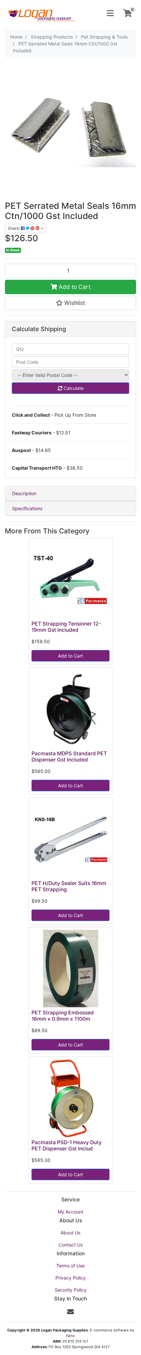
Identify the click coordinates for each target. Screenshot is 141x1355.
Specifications (27, 508)
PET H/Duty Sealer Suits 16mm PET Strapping (68, 886)
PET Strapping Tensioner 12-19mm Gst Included (66, 627)
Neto (70, 1335)
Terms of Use (70, 1265)
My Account (70, 1211)
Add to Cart (74, 286)
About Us (70, 1232)
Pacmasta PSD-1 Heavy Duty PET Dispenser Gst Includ (66, 1145)
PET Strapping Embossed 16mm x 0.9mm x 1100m (62, 1016)
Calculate (73, 388)
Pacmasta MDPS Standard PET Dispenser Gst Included (69, 756)
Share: (14, 228)
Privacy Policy (70, 1277)
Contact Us (71, 1244)
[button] (70, 303)
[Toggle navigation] (110, 13)
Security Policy (71, 1290)
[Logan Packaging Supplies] (41, 13)
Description (24, 493)
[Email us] (70, 1312)
